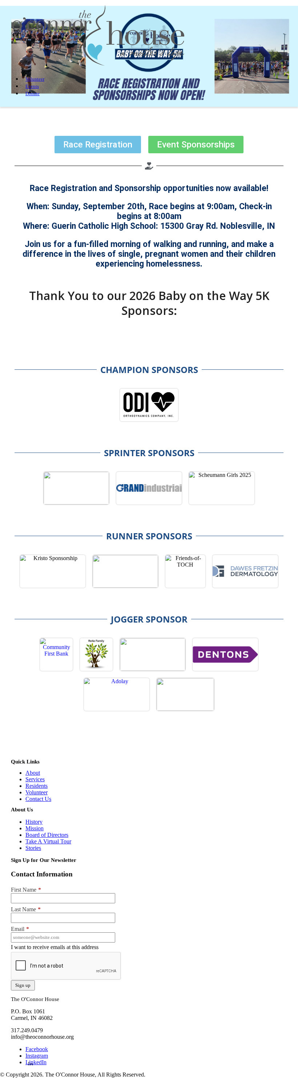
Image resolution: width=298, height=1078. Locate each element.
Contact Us (38, 799)
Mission (34, 828)
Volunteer (34, 79)
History (34, 822)
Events (32, 86)
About (32, 773)
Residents (36, 786)
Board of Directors (46, 835)
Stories (33, 848)
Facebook (36, 1049)
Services (35, 779)
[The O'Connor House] (98, 66)
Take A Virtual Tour (48, 841)
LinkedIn (36, 1062)
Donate (32, 93)
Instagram (36, 1056)
